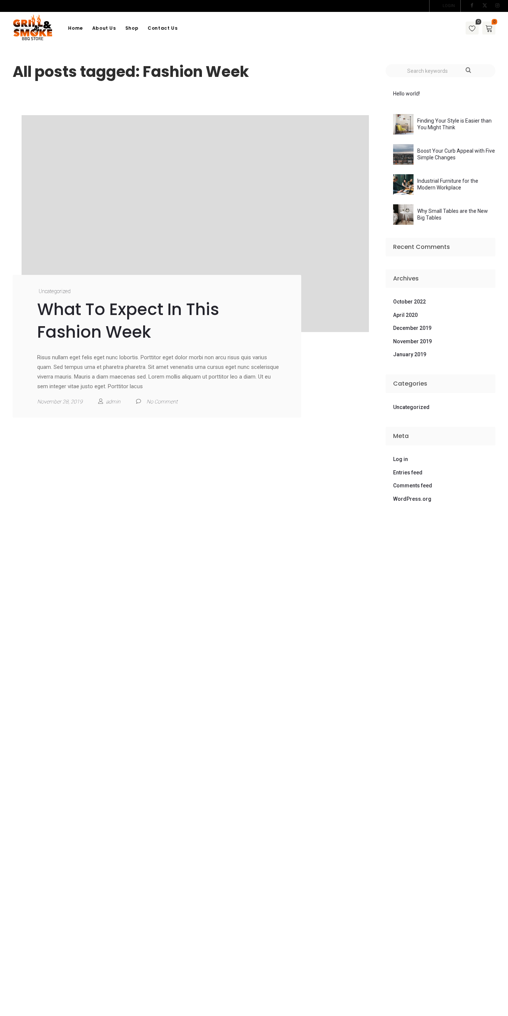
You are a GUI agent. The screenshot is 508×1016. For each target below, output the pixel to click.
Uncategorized (55, 291)
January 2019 (409, 354)
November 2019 (412, 341)
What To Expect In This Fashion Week (128, 320)
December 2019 (412, 328)
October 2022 (409, 302)
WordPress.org (412, 499)
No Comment (162, 402)
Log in (400, 459)
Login (449, 5)
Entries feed (407, 472)
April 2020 (405, 315)
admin (113, 402)
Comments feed (412, 485)
